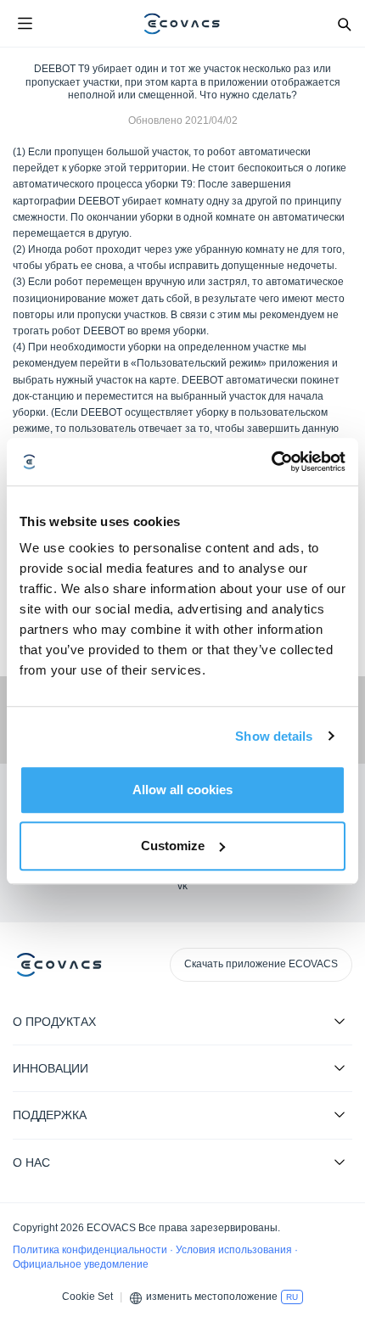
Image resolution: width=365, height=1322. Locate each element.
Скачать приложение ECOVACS (261, 964)
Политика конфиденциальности (91, 1250)
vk (182, 886)
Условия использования (235, 1250)
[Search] (343, 23)
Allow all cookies (182, 789)
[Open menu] (24, 24)
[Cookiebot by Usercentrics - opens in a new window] (271, 462)
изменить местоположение (212, 1296)
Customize (173, 845)
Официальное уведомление (81, 1264)
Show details (273, 736)
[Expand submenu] (339, 1020)
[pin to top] (335, 1090)
